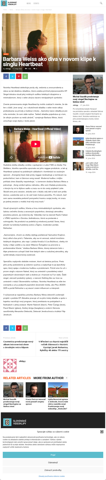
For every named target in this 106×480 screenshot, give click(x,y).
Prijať (53, 455)
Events (36, 3)
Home (5, 10)
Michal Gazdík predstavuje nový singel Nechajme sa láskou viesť (12, 403)
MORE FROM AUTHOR (48, 378)
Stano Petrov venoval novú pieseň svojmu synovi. (36, 401)
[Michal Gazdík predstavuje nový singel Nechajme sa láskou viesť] (13, 389)
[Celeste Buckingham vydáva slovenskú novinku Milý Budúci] (78, 154)
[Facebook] (6, 76)
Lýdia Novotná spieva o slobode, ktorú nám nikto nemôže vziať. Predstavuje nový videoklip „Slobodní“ (58, 404)
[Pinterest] (19, 76)
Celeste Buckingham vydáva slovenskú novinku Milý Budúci (94, 153)
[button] (101, 431)
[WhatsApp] (25, 76)
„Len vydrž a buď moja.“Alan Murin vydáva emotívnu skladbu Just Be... (92, 166)
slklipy (8, 69)
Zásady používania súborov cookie (52, 476)
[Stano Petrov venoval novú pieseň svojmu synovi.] (36, 389)
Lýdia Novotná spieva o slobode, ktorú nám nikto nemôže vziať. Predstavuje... (94, 141)
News (29, 3)
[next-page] (66, 377)
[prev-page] (63, 377)
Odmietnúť (53, 462)
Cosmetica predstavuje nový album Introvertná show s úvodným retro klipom (18, 344)
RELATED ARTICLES (17, 378)
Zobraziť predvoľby (53, 470)
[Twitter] (12, 76)
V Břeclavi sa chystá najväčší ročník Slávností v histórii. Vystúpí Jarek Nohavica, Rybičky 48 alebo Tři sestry (53, 346)
